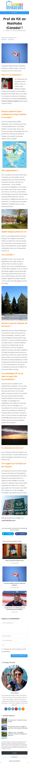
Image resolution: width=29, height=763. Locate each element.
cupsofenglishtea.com (8, 520)
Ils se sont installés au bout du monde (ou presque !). (14, 584)
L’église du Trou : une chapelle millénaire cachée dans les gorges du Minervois (17, 734)
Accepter (14, 753)
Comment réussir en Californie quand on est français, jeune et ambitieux (14, 608)
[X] (19, 708)
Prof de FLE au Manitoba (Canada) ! (18, 30)
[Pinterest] (16, 708)
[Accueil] (3, 30)
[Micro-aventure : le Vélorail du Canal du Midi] (4, 721)
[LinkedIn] (12, 708)
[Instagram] (9, 708)
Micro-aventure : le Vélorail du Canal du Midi (17, 720)
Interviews (11, 39)
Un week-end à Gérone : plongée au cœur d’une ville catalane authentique (17, 727)
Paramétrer (14, 757)
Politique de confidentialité (14, 760)
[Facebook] (5, 708)
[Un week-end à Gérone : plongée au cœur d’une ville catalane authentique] (4, 727)
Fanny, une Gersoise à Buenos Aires (14, 560)
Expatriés (3, 39)
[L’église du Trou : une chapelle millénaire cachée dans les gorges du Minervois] (4, 734)
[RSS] (23, 708)
